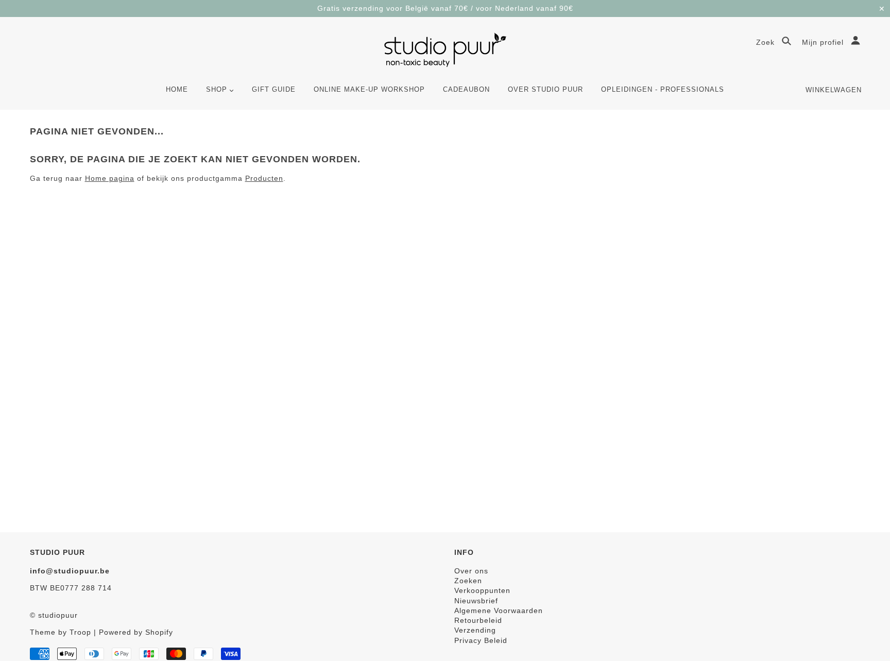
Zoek (766, 42)
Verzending (475, 630)
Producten (264, 178)
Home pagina (109, 178)
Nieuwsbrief (476, 601)
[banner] (445, 49)
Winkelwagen (834, 90)
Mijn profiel (824, 42)
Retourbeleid (478, 620)
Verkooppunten (482, 590)
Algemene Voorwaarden (498, 610)
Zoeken (468, 581)
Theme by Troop (60, 632)
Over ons (471, 571)
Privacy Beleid (480, 640)
